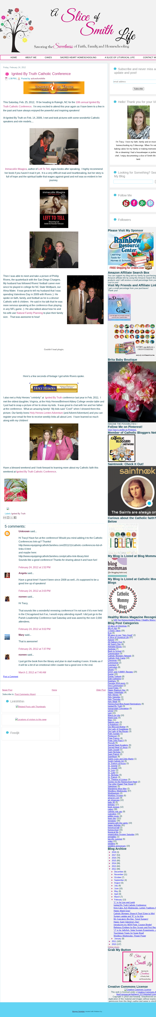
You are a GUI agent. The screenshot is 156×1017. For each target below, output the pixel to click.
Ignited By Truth (53, 397)
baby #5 (111, 802)
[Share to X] (11, 517)
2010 (114, 944)
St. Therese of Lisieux (117, 779)
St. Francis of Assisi (117, 763)
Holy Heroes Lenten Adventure (46, 413)
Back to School (114, 651)
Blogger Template (78, 1011)
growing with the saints (118, 823)
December (119, 872)
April (116, 894)
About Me (30, 57)
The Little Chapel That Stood (120, 784)
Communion (113, 663)
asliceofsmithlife (38, 78)
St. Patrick (112, 777)
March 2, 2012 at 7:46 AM (32, 672)
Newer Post (7, 690)
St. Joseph (112, 768)
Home (14, 57)
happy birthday (114, 825)
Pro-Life (111, 743)
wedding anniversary (117, 846)
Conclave (112, 665)
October (118, 877)
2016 (114, 858)
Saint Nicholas (114, 752)
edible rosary (113, 816)
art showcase (114, 800)
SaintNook (112, 756)
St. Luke (111, 772)
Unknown (24, 531)
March (117, 897)
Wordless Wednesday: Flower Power (130, 936)
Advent (111, 640)
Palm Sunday (114, 734)
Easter (111, 674)
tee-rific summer (115, 839)
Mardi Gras (113, 717)
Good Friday (113, 688)
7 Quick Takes (114, 630)
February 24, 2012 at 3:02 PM (34, 629)
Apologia (111, 649)
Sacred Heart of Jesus (118, 747)
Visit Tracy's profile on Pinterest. (122, 430)
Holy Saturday (114, 697)
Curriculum (112, 667)
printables (112, 837)
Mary (22, 635)
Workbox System (115, 795)
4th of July (112, 628)
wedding (111, 843)
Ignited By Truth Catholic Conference (41, 74)
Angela (23, 573)
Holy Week (112, 701)
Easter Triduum (114, 676)
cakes (110, 809)
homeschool (113, 830)
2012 (114, 869)
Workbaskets (113, 793)
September (119, 880)
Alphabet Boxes (115, 646)
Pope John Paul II (116, 740)
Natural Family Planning (30, 313)
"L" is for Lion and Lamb (124, 902)
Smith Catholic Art (116, 761)
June (116, 888)
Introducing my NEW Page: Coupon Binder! (133, 925)
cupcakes (112, 814)
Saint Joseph (113, 750)
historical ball (113, 827)
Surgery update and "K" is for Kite (129, 916)
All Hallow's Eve (115, 642)
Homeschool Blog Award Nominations (124, 704)
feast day (112, 818)
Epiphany (112, 681)
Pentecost (112, 736)
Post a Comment (10, 676)
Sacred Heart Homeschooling (78, 57)
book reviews (113, 807)
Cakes (48, 57)
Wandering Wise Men (117, 788)
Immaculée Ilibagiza (16, 169)
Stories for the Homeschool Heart (122, 782)
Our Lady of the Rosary (118, 731)
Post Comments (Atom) (25, 694)
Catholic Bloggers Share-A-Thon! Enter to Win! (134, 913)
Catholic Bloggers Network (119, 656)
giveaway (112, 821)
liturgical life (113, 832)
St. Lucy (111, 770)
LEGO (110, 711)
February (118, 900)
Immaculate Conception (118, 708)
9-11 (110, 633)
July (116, 885)
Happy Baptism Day (117, 690)
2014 (114, 863)
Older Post (101, 690)
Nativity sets (113, 722)
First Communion (115, 685)
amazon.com (113, 798)
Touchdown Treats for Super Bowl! (129, 933)
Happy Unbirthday (116, 692)
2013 (114, 866)
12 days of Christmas (117, 626)
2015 (114, 860)
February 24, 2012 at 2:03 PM (34, 591)
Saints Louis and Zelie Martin (121, 759)
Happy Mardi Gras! (122, 911)
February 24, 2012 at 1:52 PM (34, 567)
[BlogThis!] (8, 517)
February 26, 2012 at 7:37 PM (34, 649)
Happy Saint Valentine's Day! (126, 922)
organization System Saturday (121, 834)
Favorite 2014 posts (116, 683)
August (117, 883)
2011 (114, 941)
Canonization (113, 653)
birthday (111, 805)
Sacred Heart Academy (118, 745)
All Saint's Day (114, 644)
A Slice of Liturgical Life (120, 57)
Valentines (112, 786)
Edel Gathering (114, 679)
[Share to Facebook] (15, 517)
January (118, 938)
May (116, 891)
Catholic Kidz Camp (116, 658)
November (119, 874)
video (110, 841)
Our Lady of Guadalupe (118, 729)
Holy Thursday (114, 699)
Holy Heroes (113, 695)
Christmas (112, 660)
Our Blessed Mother (117, 727)
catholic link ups (115, 811)
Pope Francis (114, 738)
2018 (114, 852)
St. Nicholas (113, 775)
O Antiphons (113, 724)
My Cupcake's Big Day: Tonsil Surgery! (131, 919)
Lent (110, 713)
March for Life (114, 715)
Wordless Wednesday (117, 791)
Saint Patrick (113, 754)
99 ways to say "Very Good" (120, 635)
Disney (111, 669)
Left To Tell (44, 169)
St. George (112, 766)
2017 (114, 855)
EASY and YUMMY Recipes (120, 672)
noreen (23, 596)
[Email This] (4, 517)
